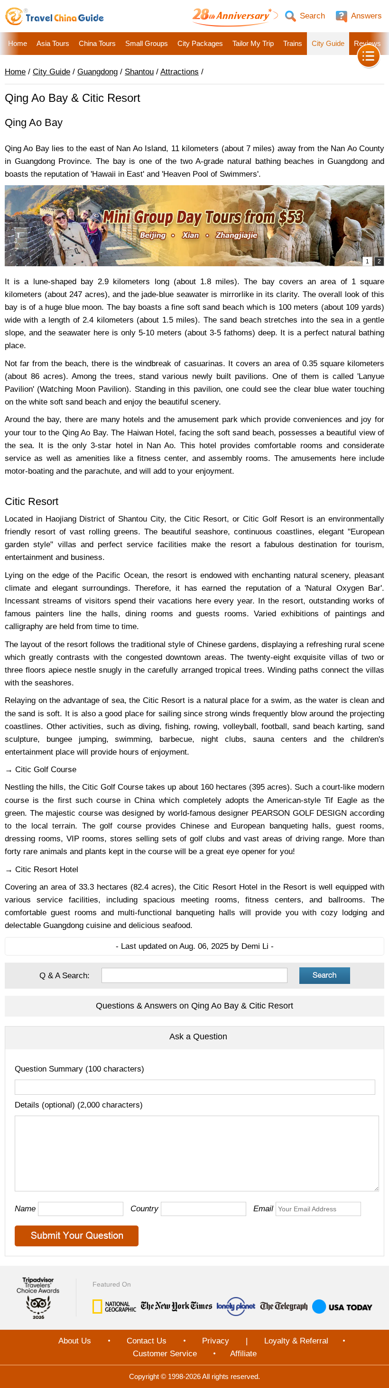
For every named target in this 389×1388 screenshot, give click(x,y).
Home (17, 43)
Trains (292, 43)
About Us (74, 1340)
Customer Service (165, 1353)
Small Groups (146, 43)
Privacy (215, 1340)
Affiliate (243, 1353)
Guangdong (97, 71)
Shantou (139, 71)
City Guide (328, 43)
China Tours (97, 43)
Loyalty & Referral (296, 1340)
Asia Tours (53, 43)
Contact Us (147, 1340)
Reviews (367, 43)
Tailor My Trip (253, 43)
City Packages (200, 43)
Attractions (179, 71)
